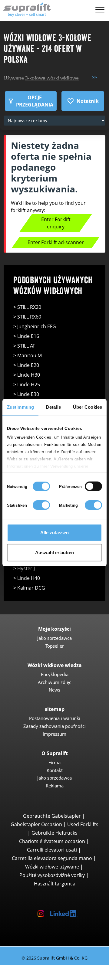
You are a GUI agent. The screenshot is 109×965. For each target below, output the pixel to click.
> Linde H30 (26, 374)
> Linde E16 (26, 336)
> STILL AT (24, 345)
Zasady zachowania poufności (54, 726)
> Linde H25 (26, 384)
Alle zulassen (54, 532)
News (54, 690)
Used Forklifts (82, 824)
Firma (54, 762)
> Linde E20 (26, 365)
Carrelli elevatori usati (52, 849)
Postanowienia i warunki (54, 718)
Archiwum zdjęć (54, 682)
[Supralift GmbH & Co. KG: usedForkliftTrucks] (25, 9)
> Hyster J (24, 568)
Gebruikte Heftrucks (54, 832)
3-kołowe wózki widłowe (52, 78)
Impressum (54, 734)
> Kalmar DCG (29, 587)
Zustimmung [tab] (20, 407)
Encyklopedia (54, 674)
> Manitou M (27, 355)
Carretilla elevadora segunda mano (52, 858)
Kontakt (55, 770)
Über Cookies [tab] (87, 407)
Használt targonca (54, 883)
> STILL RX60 (27, 316)
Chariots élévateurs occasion (52, 841)
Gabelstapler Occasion (36, 824)
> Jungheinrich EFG (34, 326)
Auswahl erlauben (54, 552)
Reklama (55, 786)
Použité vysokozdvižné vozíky (52, 875)
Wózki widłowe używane (52, 866)
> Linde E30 (26, 394)
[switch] (93, 486)
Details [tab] (53, 407)
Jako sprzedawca (54, 638)
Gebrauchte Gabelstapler (52, 816)
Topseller (54, 646)
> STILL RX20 (27, 307)
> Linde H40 (26, 578)
